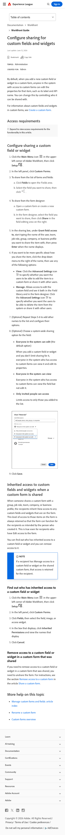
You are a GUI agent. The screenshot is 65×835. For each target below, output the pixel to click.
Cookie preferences (39, 822)
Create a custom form (40, 110)
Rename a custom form (24, 712)
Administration (21, 64)
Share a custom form (29, 683)
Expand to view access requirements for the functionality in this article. (28, 131)
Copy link (28, 57)
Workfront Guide (20, 30)
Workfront (32, 25)
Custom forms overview (24, 719)
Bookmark (15, 57)
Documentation (15, 25)
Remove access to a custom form (36, 679)
